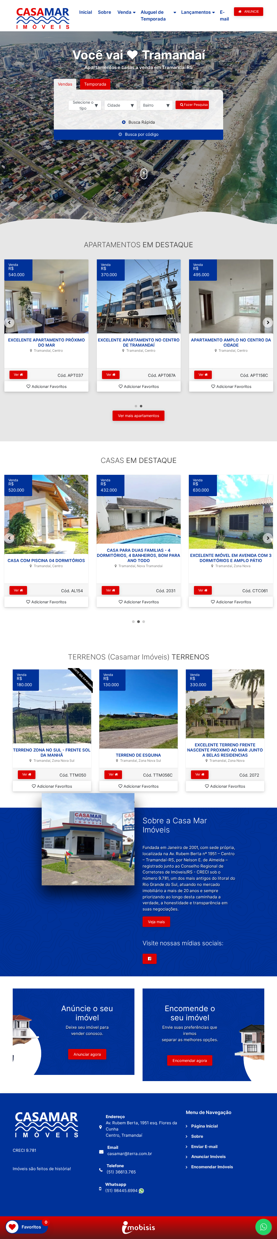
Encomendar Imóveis (212, 1166)
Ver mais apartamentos (138, 415)
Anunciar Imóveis (208, 1156)
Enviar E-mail (204, 1146)
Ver (17, 375)
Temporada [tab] (95, 84)
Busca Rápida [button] (141, 122)
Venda (124, 12)
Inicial (85, 12)
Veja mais (156, 921)
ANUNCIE (251, 11)
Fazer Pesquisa (195, 105)
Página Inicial (204, 1126)
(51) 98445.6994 (122, 1190)
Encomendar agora (190, 1060)
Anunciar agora (87, 1054)
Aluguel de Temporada (153, 15)
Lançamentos (196, 12)
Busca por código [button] (142, 134)
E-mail (224, 15)
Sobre (104, 12)
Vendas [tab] (65, 84)
